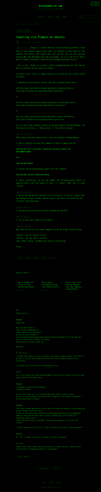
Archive (51, 482)
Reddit (44, 257)
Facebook (28, 257)
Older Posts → (57, 468)
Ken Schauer (20, 443)
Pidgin (33, 48)
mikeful (18, 372)
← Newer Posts (43, 468)
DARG (17, 310)
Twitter (19, 257)
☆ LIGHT (95, 3)
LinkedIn (36, 257)
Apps (58, 17)
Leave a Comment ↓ (24, 456)
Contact (59, 482)
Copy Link (53, 257)
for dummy (20, 31)
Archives (41, 17)
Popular (50, 17)
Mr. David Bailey (21, 353)
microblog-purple (62, 65)
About (65, 17)
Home (17, 24)
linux (27, 31)
